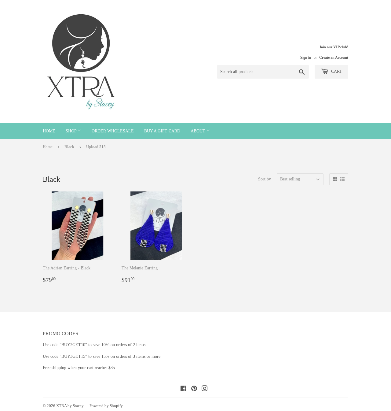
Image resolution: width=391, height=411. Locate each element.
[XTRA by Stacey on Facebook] (183, 389)
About (198, 131)
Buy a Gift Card (162, 131)
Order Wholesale (113, 131)
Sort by (264, 179)
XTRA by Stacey (70, 405)
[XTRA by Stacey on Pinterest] (194, 389)
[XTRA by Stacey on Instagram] (205, 389)
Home (49, 131)
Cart (336, 71)
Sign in (305, 57)
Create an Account (333, 57)
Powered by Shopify (106, 405)
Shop (72, 131)
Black (69, 146)
